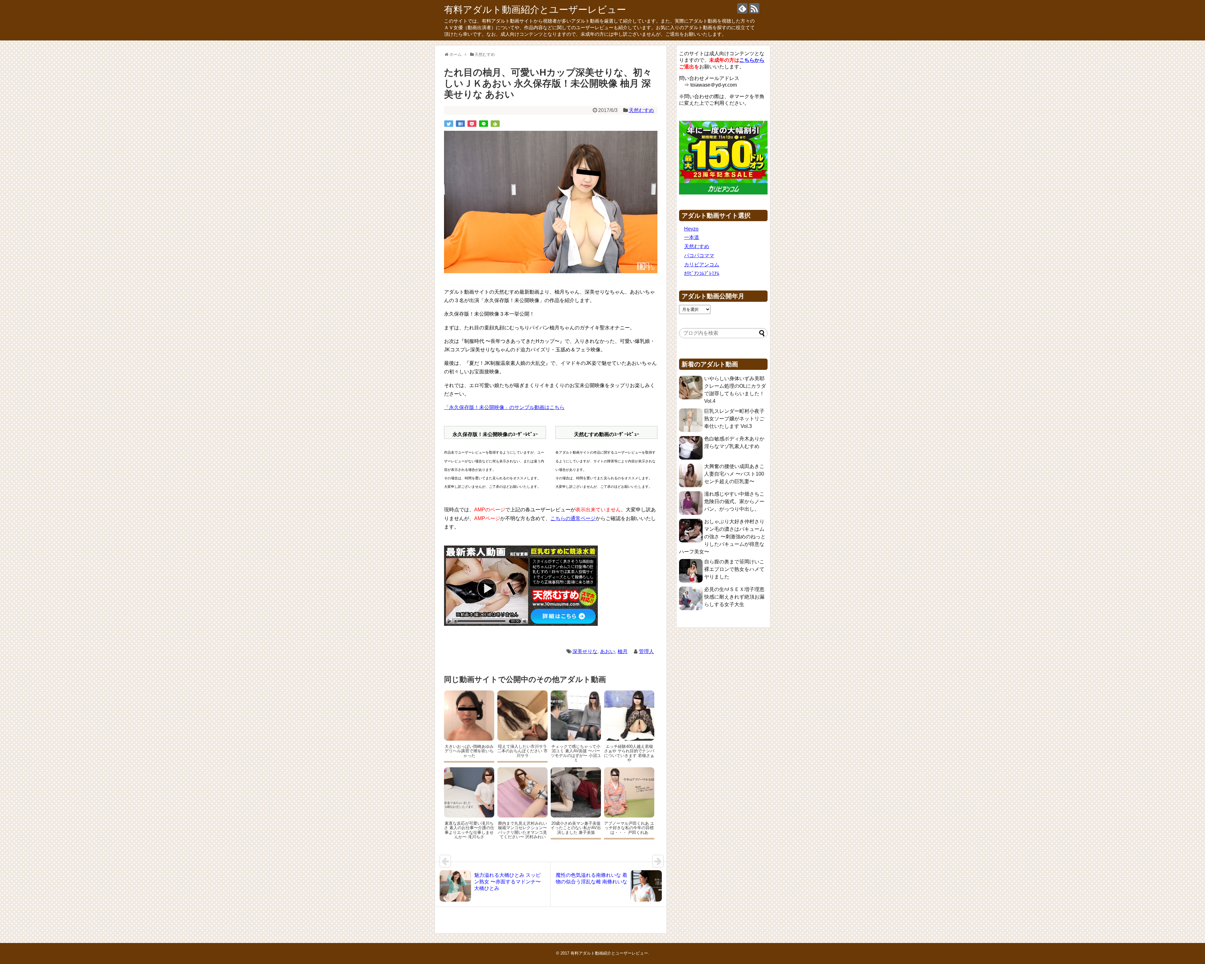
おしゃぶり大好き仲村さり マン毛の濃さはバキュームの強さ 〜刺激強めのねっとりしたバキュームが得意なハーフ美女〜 (722, 536)
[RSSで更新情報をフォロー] (754, 8)
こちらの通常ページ (573, 518)
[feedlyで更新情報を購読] (742, 8)
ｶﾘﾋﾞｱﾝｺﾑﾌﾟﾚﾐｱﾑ (701, 273)
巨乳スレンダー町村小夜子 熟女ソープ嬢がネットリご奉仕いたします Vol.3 (734, 418)
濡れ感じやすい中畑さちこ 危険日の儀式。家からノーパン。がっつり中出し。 (734, 501)
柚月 (623, 651)
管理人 (646, 651)
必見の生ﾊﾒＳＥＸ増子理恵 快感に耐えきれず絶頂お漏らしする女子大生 (734, 597)
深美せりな (584, 651)
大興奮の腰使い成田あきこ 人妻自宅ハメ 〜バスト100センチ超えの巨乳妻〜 (734, 474)
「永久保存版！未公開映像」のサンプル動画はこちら (504, 407)
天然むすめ (641, 110)
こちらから (751, 60)
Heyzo (691, 229)
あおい (607, 651)
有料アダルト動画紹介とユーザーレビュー (535, 9)
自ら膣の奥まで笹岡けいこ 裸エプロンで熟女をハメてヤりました (734, 569)
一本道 (691, 237)
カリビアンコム (701, 264)
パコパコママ (699, 255)
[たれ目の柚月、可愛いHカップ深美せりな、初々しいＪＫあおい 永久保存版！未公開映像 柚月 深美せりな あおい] (460, 123)
